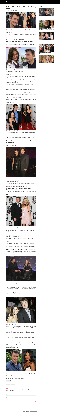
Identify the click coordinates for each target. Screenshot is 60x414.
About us (24, 411)
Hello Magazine (8, 100)
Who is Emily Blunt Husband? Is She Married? (45, 53)
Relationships (42, 2)
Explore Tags (27, 411)
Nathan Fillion (13, 384)
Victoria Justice (36, 2)
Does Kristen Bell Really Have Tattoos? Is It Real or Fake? (46, 64)
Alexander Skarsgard (19, 2)
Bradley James (26, 2)
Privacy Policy (35, 411)
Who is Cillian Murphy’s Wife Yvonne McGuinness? (45, 18)
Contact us (31, 411)
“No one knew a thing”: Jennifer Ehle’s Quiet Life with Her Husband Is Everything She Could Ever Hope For (46, 29)
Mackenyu (30, 2)
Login (35, 394)
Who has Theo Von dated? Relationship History (46, 42)
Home (7, 4)
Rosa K (8, 10)
